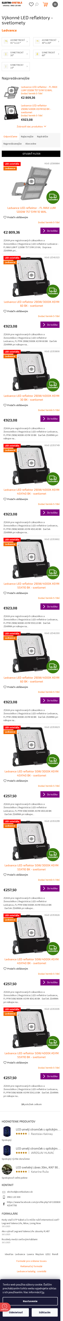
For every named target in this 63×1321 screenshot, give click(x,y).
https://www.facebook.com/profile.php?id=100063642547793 (34, 1203)
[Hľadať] (36, 4)
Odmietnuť (16, 1312)
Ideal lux (9, 1254)
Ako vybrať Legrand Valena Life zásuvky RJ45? (26, 1231)
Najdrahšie (42, 136)
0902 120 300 (13, 1197)
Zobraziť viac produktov (30, 126)
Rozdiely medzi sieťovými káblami (19, 1239)
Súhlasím (45, 1312)
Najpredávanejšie (13, 144)
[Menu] (55, 4)
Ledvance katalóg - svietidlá (31, 1271)
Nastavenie (30, 1301)
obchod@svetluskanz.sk (20, 1192)
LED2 (48, 1254)
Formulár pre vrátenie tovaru (31, 1261)
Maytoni (40, 1254)
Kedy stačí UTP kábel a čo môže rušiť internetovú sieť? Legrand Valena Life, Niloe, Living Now (30, 1221)
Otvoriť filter (31, 153)
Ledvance (20, 1254)
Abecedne (30, 144)
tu (42, 1292)
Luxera (30, 1254)
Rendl (55, 1254)
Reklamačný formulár (31, 1266)
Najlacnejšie (27, 136)
